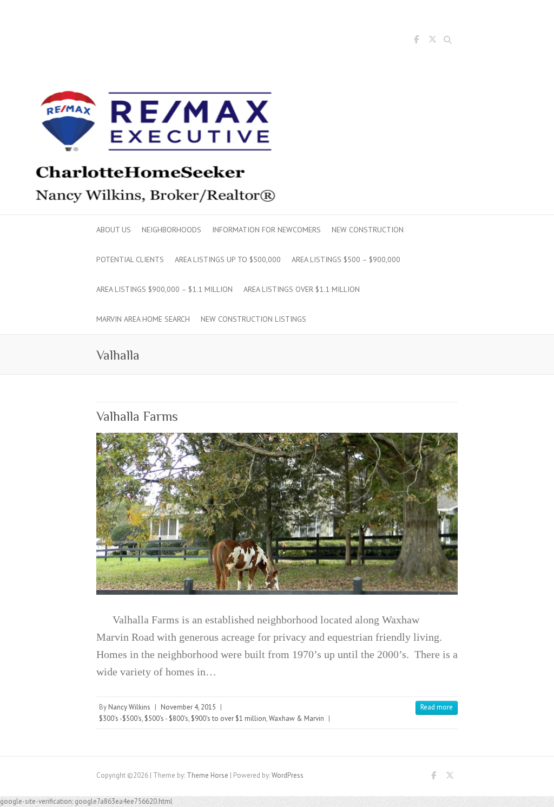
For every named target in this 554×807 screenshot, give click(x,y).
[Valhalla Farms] (277, 514)
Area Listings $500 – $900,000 (346, 259)
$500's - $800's (166, 718)
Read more (436, 707)
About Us (113, 230)
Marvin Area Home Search (143, 319)
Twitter (432, 41)
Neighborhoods (171, 230)
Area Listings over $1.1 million (301, 289)
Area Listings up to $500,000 (228, 259)
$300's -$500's (120, 718)
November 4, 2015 (188, 707)
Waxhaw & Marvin (296, 718)
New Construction (368, 230)
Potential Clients (130, 259)
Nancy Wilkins (129, 707)
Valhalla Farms (137, 416)
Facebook (416, 41)
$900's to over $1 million (228, 718)
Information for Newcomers (266, 230)
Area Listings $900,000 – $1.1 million (164, 289)
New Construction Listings (253, 319)
